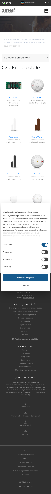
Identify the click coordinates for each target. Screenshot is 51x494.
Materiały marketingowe (25, 370)
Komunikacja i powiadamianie (25, 311)
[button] (46, 2)
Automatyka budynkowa (25, 314)
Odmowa (25, 285)
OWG (25, 459)
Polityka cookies (25, 463)
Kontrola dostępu (25, 318)
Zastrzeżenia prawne (25, 467)
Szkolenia (25, 350)
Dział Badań (25, 407)
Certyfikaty (25, 360)
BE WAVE (26, 335)
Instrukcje (25, 353)
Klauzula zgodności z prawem (25, 471)
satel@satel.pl (28, 298)
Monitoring (25, 331)
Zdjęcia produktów (25, 363)
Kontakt (25, 475)
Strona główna (11, 39)
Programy (25, 357)
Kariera (25, 450)
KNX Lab (25, 434)
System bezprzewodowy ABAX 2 (28, 43)
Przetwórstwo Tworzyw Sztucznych (25, 416)
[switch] (45, 252)
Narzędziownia (25, 425)
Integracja (25, 321)
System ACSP (25, 328)
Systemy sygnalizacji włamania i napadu (25, 308)
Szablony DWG (25, 367)
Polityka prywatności (25, 455)
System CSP (25, 324)
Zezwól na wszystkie (25, 278)
